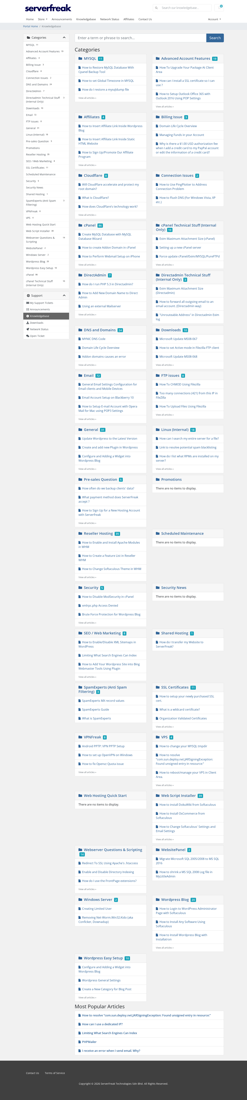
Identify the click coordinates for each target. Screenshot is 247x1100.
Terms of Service (55, 1073)
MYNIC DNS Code (93, 339)
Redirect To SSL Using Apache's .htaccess (109, 863)
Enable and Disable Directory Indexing (107, 872)
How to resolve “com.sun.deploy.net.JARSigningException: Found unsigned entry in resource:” (184, 759)
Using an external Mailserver (101, 306)
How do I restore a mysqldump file (105, 90)
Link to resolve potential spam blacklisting (187, 447)
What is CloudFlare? (95, 198)
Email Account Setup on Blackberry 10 (107, 398)
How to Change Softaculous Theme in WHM (111, 569)
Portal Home (30, 26)
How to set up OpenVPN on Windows (107, 755)
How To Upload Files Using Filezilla (182, 406)
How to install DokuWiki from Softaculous (187, 805)
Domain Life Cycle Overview (177, 126)
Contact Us (145, 19)
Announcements (62, 19)
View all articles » (87, 97)
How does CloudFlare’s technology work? (109, 207)
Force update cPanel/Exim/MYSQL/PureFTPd (189, 256)
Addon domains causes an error (103, 357)
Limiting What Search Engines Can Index (109, 655)
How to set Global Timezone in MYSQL (107, 81)
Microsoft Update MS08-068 (177, 357)
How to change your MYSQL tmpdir (182, 746)
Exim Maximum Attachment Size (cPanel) (186, 239)
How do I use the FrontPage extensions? (109, 881)
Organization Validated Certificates (182, 718)
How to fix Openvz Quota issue (102, 764)
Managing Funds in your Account (181, 135)
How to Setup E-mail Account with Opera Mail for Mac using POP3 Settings (107, 408)
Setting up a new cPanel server (179, 247)
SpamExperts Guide (95, 709)
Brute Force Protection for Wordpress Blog (110, 614)
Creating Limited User (96, 909)
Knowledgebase (86, 19)
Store (41, 19)
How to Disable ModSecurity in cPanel (107, 597)
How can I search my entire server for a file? (188, 439)
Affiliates (129, 19)
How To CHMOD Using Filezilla (179, 384)
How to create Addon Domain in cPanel (108, 247)
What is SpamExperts (96, 718)
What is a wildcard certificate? (179, 709)
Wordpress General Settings (101, 980)
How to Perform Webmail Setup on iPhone (110, 256)
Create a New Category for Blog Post (106, 989)
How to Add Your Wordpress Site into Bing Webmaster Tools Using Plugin (109, 666)
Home (30, 19)
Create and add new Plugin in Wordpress (109, 447)
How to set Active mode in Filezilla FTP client (188, 348)
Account (213, 19)
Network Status (109, 19)
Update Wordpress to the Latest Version (109, 439)
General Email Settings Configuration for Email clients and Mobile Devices (107, 386)
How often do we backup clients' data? (107, 488)
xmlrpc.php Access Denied (99, 606)
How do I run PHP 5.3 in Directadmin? (107, 284)
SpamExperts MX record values (102, 701)
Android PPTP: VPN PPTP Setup (103, 746)
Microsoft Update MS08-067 (177, 339)
